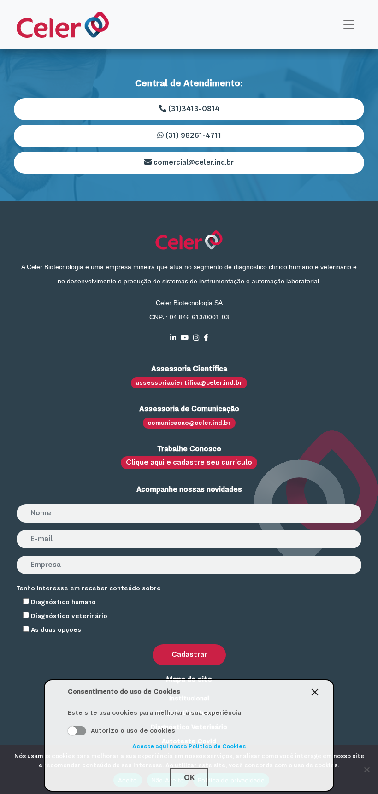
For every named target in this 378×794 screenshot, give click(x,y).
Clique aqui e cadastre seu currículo (189, 462)
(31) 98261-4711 (192, 136)
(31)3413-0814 (192, 109)
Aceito (77, 730)
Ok (189, 777)
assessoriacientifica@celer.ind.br (189, 383)
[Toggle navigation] (349, 24)
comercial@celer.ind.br (193, 162)
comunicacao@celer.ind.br (189, 423)
